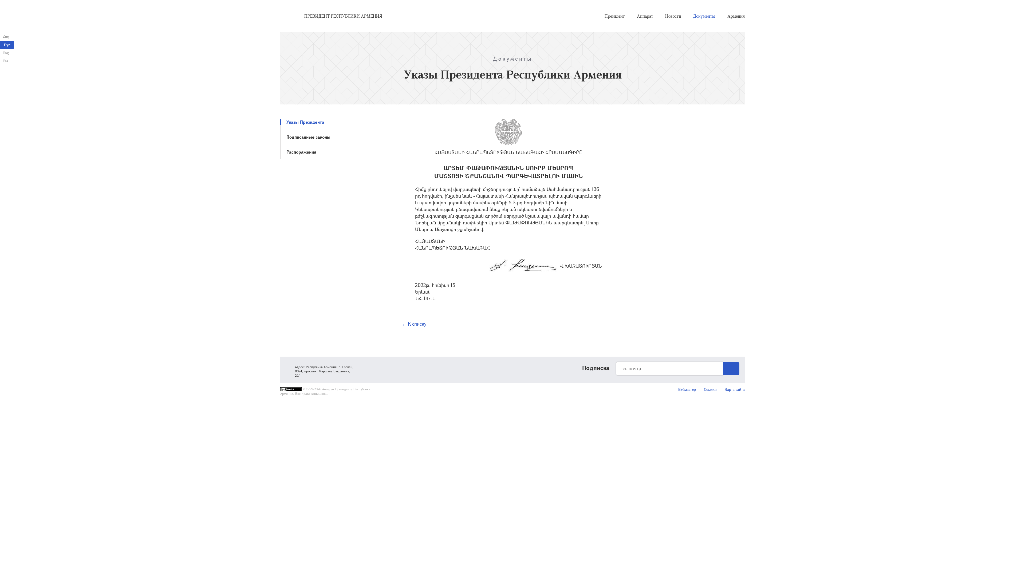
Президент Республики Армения (343, 16)
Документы (704, 16)
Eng (6, 52)
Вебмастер (687, 389)
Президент (615, 16)
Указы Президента (305, 122)
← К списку (414, 324)
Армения (736, 16)
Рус (7, 44)
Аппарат (645, 16)
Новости (673, 16)
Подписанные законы (308, 137)
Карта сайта (735, 389)
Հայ (6, 36)
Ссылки (710, 389)
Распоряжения (301, 152)
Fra (5, 60)
